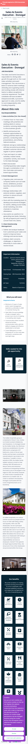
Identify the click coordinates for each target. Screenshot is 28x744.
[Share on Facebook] (12, 54)
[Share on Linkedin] (15, 54)
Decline (14, 733)
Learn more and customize (14, 738)
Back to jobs (6, 8)
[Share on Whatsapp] (20, 54)
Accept (14, 729)
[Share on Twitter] (17, 54)
